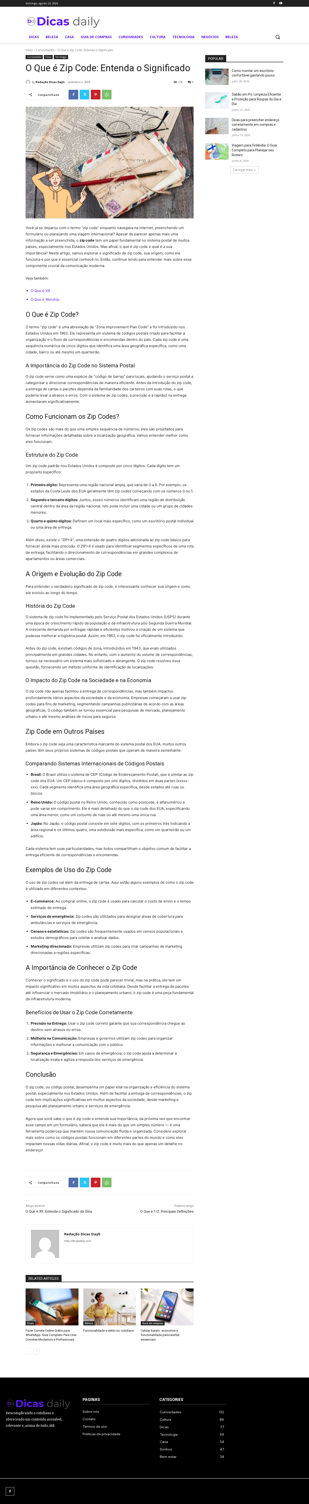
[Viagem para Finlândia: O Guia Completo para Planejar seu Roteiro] (217, 151)
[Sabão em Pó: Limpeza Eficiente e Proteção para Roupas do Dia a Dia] (217, 100)
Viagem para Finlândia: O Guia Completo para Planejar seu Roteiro (254, 150)
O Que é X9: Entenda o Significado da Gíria (59, 1211)
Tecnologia (61, 57)
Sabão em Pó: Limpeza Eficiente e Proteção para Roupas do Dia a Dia (256, 99)
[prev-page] (29, 1351)
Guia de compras (152, 1323)
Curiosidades (45, 50)
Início (29, 50)
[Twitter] (84, 94)
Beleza (89, 1323)
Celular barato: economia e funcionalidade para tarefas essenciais (160, 1335)
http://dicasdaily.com (77, 1241)
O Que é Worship (45, 299)
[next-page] (36, 1351)
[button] (277, 37)
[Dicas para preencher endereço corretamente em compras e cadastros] (217, 126)
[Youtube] (280, 3)
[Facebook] (274, 3)
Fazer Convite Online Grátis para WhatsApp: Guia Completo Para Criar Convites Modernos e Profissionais (51, 1335)
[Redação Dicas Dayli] (29, 82)
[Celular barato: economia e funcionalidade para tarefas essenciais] (167, 1306)
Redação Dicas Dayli (50, 82)
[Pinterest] (95, 94)
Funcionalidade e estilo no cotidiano (108, 1330)
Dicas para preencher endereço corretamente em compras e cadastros (255, 124)
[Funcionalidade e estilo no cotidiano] (109, 1306)
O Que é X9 (40, 290)
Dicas (48, 57)
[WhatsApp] (107, 94)
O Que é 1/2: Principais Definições (167, 1211)
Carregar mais (243, 170)
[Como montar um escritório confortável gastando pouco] (217, 77)
